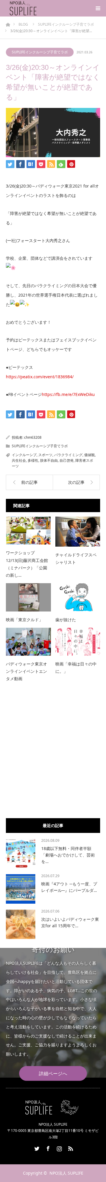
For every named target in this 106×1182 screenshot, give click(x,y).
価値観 (89, 454)
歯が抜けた (65, 619)
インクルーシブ (24, 454)
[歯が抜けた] (77, 597)
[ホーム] (8, 23)
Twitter (36, 1147)
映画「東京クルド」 (24, 619)
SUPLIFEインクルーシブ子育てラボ (40, 52)
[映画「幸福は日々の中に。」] (77, 642)
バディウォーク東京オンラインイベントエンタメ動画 (26, 671)
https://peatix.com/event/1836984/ (40, 376)
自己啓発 (66, 460)
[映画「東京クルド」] (28, 597)
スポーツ (45, 454)
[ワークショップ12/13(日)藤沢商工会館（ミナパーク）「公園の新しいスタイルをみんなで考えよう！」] (28, 531)
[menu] (98, 8)
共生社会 (19, 460)
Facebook (47, 1147)
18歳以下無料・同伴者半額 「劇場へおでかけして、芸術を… (68, 855)
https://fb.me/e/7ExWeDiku (68, 394)
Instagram (58, 1147)
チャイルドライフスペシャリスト (76, 558)
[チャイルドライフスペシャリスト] (77, 531)
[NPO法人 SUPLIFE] (37, 8)
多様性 (33, 460)
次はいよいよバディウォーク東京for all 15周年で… (70, 922)
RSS (69, 1147)
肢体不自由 (49, 460)
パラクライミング (68, 454)
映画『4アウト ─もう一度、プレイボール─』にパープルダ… (69, 887)
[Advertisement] (53, 758)
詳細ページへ (53, 1073)
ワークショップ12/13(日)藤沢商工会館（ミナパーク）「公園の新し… (27, 564)
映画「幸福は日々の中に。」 (76, 667)
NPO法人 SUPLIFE (66, 1173)
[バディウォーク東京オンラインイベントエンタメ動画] (28, 642)
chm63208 (33, 437)
